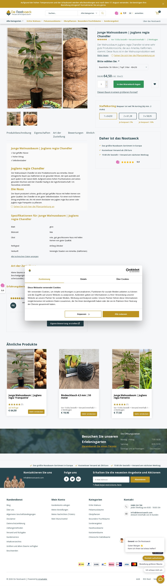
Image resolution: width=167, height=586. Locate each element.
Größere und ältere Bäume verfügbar (22, 546)
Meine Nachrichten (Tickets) (63, 514)
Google (78, 479)
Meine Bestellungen (59, 509)
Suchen (103, 13)
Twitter (72, 479)
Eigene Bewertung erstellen (64, 323)
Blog (8, 505)
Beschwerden (12, 550)
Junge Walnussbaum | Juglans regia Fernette (130, 396)
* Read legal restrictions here (107, 484)
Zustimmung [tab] (44, 279)
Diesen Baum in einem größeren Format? (117, 92)
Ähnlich (90, 132)
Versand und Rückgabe (16, 532)
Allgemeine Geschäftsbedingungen (21, 514)
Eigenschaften (42, 132)
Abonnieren (140, 479)
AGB (138, 579)
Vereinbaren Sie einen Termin (99, 446)
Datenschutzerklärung (16, 523)
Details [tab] (83, 279)
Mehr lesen (102, 55)
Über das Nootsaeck (151, 21)
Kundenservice (13, 537)
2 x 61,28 (128, 116)
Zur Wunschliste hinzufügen (154, 84)
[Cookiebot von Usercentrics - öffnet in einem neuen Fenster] (128, 270)
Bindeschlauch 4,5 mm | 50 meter (76, 396)
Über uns (10, 509)
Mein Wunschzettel (59, 519)
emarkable (42, 579)
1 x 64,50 (108, 116)
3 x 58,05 (147, 116)
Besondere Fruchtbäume (89, 21)
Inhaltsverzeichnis (14, 541)
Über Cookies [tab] (122, 279)
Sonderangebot (111, 21)
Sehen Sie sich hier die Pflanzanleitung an (34, 206)
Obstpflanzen (70, 21)
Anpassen (81, 314)
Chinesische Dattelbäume (99, 537)
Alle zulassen (121, 314)
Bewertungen (75, 132)
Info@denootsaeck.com (141, 512)
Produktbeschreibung (19, 132)
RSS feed (147, 579)
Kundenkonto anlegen (60, 505)
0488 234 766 (136, 505)
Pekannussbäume (52, 21)
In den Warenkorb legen (128, 84)
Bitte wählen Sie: (108, 61)
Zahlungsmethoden (15, 528)
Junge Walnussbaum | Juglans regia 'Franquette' (24, 396)
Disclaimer (11, 519)
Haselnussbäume (96, 528)
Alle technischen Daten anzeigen (24, 256)
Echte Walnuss (34, 21)
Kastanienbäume (96, 532)
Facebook (66, 479)
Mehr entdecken (36, 411)
